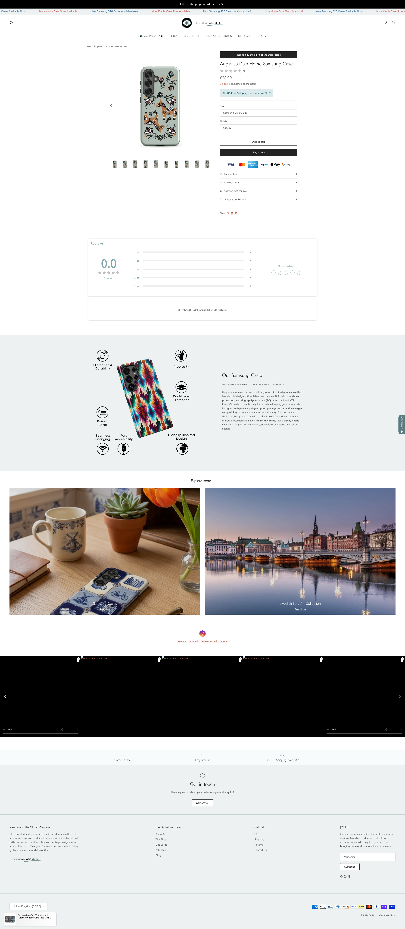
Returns (259, 845)
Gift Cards (161, 845)
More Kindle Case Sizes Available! (124, 11)
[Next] (399, 696)
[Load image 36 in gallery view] (160, 104)
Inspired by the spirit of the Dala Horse (259, 55)
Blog (158, 855)
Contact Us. (202, 803)
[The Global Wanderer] (203, 23)
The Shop (161, 839)
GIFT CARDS (245, 36)
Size (222, 106)
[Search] (11, 23)
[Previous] (5, 696)
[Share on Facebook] (232, 213)
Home (88, 46)
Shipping (225, 84)
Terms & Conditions (387, 915)
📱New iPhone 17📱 (151, 36)
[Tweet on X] (228, 213)
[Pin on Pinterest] (236, 213)
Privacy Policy (367, 915)
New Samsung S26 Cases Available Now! (68, 11)
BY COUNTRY (191, 36)
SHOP (173, 36)
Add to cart (258, 142)
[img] (230, 71)
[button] (192, 252)
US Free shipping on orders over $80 (202, 4)
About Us (161, 834)
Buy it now (259, 152)
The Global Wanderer (27, 914)
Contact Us (260, 850)
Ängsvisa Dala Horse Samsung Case (110, 46)
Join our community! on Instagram (203, 641)
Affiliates (161, 850)
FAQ (256, 834)
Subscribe (349, 866)
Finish (223, 121)
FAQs (262, 36)
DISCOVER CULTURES (219, 36)
